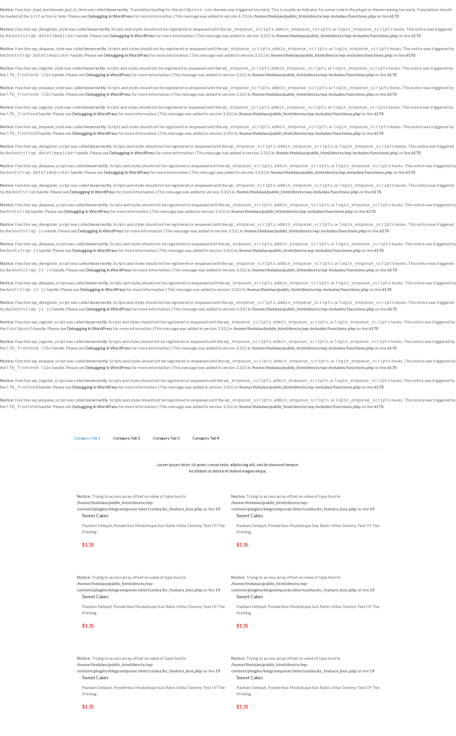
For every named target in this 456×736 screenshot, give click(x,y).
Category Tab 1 (87, 438)
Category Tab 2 (126, 438)
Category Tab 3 (166, 438)
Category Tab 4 (205, 438)
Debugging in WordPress (110, 15)
